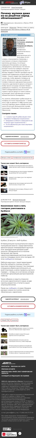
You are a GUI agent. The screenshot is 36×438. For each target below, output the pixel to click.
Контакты (5, 366)
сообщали (13, 288)
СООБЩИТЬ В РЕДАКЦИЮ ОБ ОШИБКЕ (15, 376)
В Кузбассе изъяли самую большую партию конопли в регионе (19, 334)
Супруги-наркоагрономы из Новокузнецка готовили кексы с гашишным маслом (21, 352)
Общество (12, 27)
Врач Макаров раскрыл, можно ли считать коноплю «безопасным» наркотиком (21, 328)
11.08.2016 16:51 (5, 7)
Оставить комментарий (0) (15, 143)
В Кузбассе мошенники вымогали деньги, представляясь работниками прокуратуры (21, 166)
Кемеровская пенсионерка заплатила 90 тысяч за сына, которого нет (20, 184)
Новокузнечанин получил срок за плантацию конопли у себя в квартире (20, 340)
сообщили (9, 259)
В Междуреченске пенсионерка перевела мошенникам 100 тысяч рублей (21, 172)
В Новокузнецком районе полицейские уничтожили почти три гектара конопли (20, 346)
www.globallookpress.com (9, 237)
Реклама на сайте (18, 366)
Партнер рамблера (17, 429)
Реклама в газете (8, 369)
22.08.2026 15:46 (6, 200)
